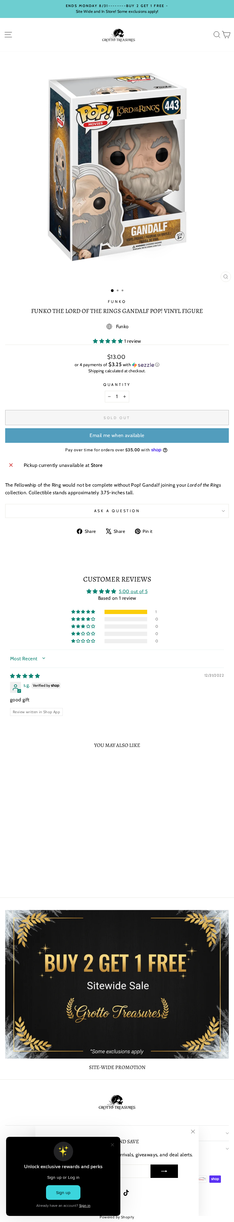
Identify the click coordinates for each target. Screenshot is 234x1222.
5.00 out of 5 (133, 591)
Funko (117, 301)
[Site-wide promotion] (117, 984)
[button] (108, 341)
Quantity (117, 384)
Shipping (96, 370)
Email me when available (117, 435)
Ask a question (117, 511)
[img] (25, 676)
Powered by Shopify (117, 1217)
